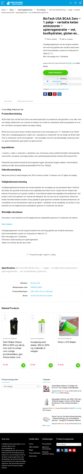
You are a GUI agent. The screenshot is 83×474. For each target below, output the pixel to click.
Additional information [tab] (25, 101)
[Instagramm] (66, 450)
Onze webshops (34, 453)
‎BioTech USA (35, 283)
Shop (11, 10)
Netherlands (57, 81)
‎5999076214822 (36, 287)
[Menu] (2, 3)
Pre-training (41, 10)
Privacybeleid (46, 444)
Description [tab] (8, 101)
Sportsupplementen (25, 10)
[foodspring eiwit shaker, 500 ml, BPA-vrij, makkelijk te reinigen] (41, 326)
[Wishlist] (75, 3)
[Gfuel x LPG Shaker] (69, 326)
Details (73, 63)
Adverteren (33, 456)
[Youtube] (70, 450)
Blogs (31, 450)
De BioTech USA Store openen (41, 296)
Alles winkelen (34, 447)
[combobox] (21, 386)
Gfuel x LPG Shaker (67, 342)
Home (4, 10)
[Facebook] (58, 450)
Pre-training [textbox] (20, 386)
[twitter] (62, 450)
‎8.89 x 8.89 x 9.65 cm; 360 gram (42, 291)
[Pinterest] (74, 450)
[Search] (70, 3)
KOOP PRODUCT (56, 73)
